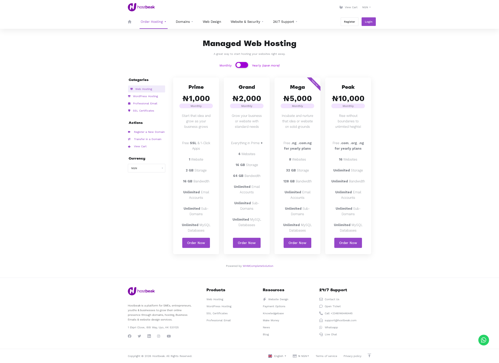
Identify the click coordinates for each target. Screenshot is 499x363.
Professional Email (144, 103)
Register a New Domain (148, 131)
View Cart (139, 146)
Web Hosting (143, 89)
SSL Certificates (143, 110)
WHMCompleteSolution (258, 265)
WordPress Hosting (145, 96)
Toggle (241, 65)
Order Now (196, 243)
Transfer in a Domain (146, 139)
